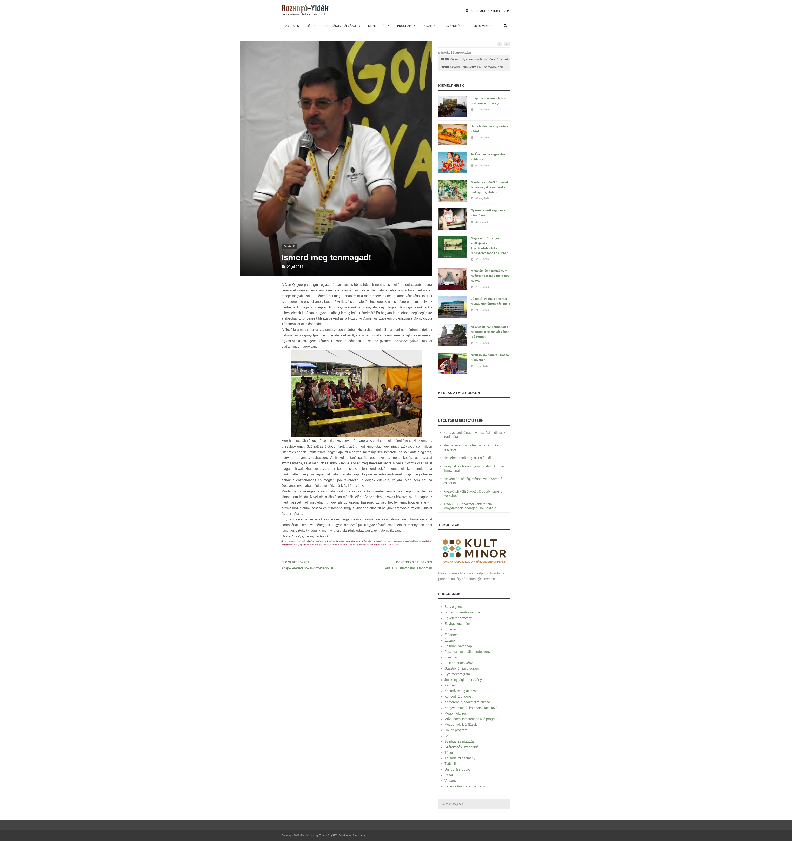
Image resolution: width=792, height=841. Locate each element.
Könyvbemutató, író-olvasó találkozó (470, 708)
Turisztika (451, 764)
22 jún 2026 (482, 343)
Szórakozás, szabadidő (461, 747)
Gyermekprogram (457, 674)
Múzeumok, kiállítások (460, 724)
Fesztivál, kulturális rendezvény (467, 651)
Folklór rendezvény (458, 663)
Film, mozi (452, 657)
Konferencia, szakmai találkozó (467, 702)
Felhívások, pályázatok (341, 26)
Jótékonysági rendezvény (463, 680)
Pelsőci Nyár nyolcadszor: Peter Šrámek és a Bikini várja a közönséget (475, 59)
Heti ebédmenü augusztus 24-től (467, 458)
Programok (406, 26)
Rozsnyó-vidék (479, 26)
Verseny (450, 780)
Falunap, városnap (458, 646)
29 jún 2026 (482, 287)
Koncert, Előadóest (458, 696)
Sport (448, 736)
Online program (455, 730)
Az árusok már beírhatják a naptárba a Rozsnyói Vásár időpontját (490, 331)
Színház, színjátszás (459, 741)
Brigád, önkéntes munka (462, 612)
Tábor (448, 752)
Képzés (450, 685)
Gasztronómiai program (461, 668)
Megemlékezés (455, 713)
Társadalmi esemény (459, 758)
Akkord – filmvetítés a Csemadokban (471, 67)
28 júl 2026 (481, 221)
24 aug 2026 (482, 109)
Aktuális (292, 26)
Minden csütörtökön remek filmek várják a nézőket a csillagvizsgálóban (490, 187)
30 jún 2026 (482, 259)
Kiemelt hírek (378, 26)
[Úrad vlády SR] (474, 550)
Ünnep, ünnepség (457, 769)
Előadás (450, 629)
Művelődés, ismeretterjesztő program (471, 719)
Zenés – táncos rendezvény (464, 786)
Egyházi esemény (457, 623)
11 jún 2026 (482, 366)
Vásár (448, 775)
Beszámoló (451, 26)
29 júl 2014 (295, 267)
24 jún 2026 (482, 310)
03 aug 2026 (482, 198)
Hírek (311, 26)
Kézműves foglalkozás (460, 691)
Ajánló (429, 26)
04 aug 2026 (482, 165)
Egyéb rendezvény (458, 618)
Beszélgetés (453, 607)
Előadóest (451, 635)
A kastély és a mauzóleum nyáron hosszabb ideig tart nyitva (490, 275)
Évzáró (449, 640)
